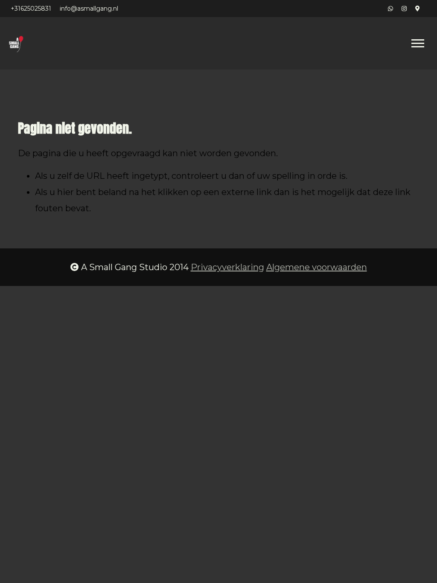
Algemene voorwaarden (316, 267)
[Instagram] (404, 8)
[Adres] (417, 8)
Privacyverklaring (227, 267)
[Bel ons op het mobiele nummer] (390, 8)
